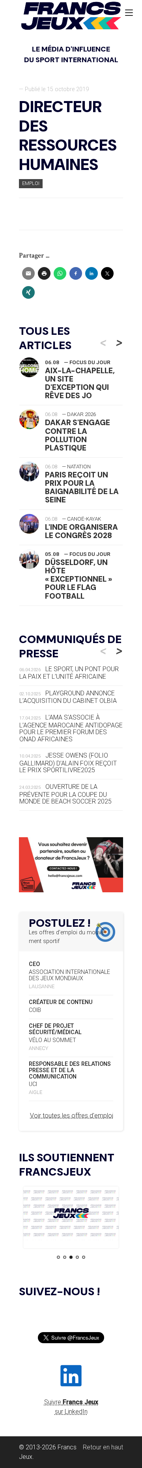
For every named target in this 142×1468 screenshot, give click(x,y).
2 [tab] (64, 1257)
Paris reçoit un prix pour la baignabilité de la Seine (82, 487)
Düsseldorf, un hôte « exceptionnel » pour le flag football (78, 579)
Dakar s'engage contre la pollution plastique (77, 435)
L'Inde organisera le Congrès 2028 (81, 531)
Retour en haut (103, 1447)
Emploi (30, 183)
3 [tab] (71, 1257)
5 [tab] (83, 1257)
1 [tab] (58, 1257)
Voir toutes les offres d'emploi (71, 1115)
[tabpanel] (71, 1214)
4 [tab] (77, 1257)
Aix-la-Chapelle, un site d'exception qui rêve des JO (80, 383)
